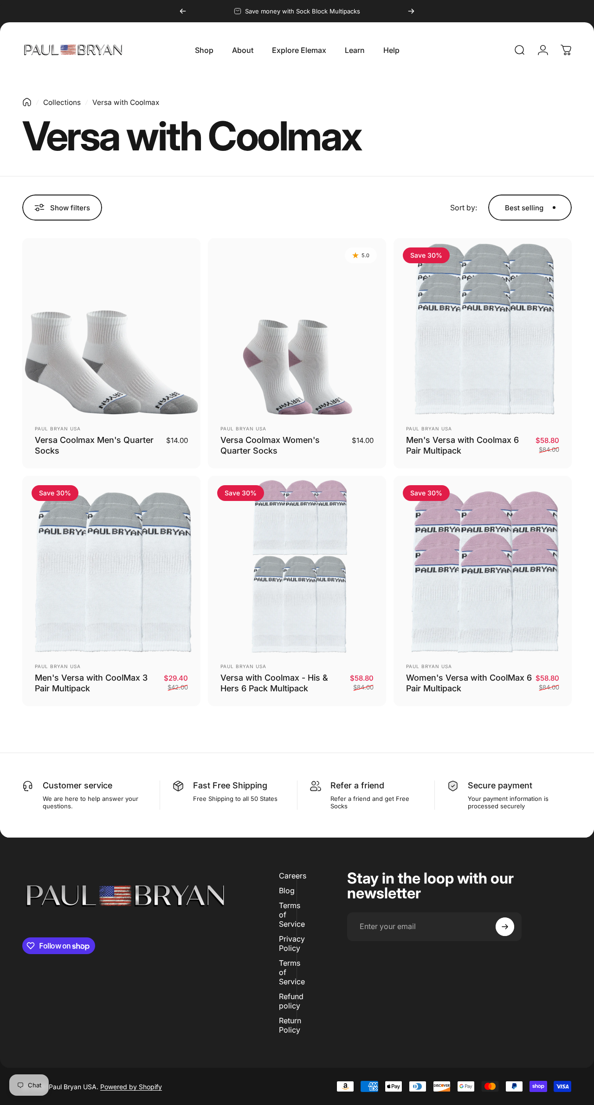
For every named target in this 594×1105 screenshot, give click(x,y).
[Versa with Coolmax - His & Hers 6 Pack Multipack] (297, 565)
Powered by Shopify (131, 1087)
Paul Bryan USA (58, 428)
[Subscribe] (505, 926)
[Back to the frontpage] (27, 102)
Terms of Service (292, 915)
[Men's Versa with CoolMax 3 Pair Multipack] (111, 565)
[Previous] (183, 11)
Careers (292, 875)
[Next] (411, 11)
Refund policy (291, 1001)
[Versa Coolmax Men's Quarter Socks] (111, 327)
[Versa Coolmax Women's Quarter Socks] (297, 327)
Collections (62, 102)
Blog (287, 890)
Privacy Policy (292, 943)
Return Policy (290, 1025)
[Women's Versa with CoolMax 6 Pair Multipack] (483, 565)
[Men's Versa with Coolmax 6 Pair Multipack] (483, 327)
